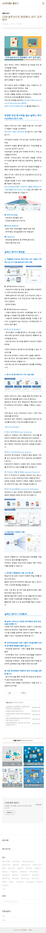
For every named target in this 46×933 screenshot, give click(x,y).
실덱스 (12, 882)
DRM (5, 882)
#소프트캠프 (34, 872)
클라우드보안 (26, 865)
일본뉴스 (5, 872)
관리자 (30, 930)
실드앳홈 (16, 878)
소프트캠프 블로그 (10, 3)
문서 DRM (6, 861)
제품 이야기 (9, 702)
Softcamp (25, 878)
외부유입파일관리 (28, 861)
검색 (41, 901)
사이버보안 (36, 878)
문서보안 (29, 868)
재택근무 (38, 868)
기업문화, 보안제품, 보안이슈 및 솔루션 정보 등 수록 (17, 807)
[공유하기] (13, 693)
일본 (4, 868)
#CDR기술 (6, 878)
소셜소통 (5, 885)
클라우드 (21, 868)
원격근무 (16, 875)
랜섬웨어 (40, 882)
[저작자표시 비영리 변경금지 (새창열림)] (31, 693)
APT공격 (12, 868)
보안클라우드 (26, 875)
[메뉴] (43, 3)
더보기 (4, 889)
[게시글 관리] (15, 693)
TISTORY (23, 930)
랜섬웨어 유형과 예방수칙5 (14, 711)
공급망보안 (24, 872)
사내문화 (36, 875)
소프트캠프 (16, 861)
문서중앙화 (30, 882)
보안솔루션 (6, 875)
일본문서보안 (38, 865)
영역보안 (16, 865)
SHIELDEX (6, 865)
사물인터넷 (20, 882)
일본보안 (14, 872)
